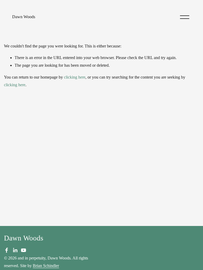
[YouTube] (23, 250)
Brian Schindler (46, 265)
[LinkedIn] (15, 250)
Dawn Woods (23, 17)
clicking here (74, 77)
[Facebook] (6, 250)
